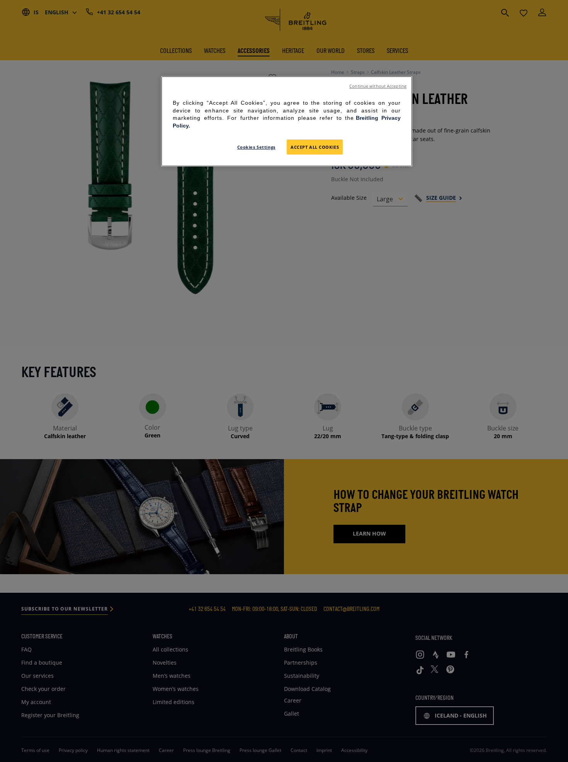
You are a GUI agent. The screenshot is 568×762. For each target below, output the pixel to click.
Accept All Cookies (315, 147)
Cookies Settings (256, 147)
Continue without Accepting (377, 86)
